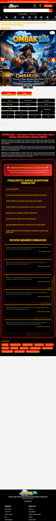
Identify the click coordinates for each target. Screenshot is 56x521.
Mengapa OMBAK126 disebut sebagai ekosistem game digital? (25, 225)
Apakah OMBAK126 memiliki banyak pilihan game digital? (24, 201)
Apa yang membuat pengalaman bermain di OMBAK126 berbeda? (26, 195)
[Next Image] (53, 60)
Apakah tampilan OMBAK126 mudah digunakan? (21, 219)
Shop (5, 6)
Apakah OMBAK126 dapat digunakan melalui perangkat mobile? (26, 207)
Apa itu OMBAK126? (12, 189)
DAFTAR (9, 93)
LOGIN (24, 93)
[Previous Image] (2, 60)
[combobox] (26, 10)
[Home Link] (13, 6)
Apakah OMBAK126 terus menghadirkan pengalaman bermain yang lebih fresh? (27, 231)
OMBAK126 (4, 140)
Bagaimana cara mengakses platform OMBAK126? (22, 213)
